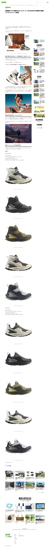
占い (19, 534)
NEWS (15, 537)
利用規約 (9, 545)
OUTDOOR (15, 535)
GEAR (14, 534)
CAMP (15, 541)
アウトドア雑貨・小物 (17, 5)
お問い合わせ (6, 545)
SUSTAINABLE (15, 538)
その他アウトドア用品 (12, 5)
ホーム (5, 5)
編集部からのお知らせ (21, 535)
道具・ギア (8, 5)
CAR (14, 540)
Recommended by (40, 492)
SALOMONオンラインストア (8, 462)
